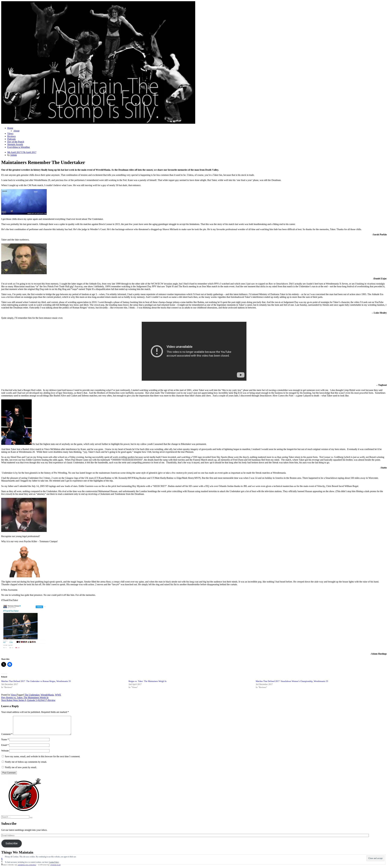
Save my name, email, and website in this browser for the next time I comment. (42, 756)
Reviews (11, 136)
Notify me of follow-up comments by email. (26, 762)
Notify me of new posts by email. (21, 767)
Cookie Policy (54, 862)
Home (10, 128)
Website (5, 750)
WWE (58, 694)
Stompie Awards (15, 144)
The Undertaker (31, 694)
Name (5, 739)
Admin (13, 155)
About (16, 130)
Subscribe (11, 843)
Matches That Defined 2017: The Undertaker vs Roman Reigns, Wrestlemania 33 (36, 681)
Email (5, 745)
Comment (6, 734)
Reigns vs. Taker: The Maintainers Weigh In (147, 681)
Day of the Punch (15, 141)
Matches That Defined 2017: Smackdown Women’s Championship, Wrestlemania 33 (292, 681)
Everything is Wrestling (18, 147)
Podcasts (11, 139)
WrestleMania (47, 694)
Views (10, 133)
